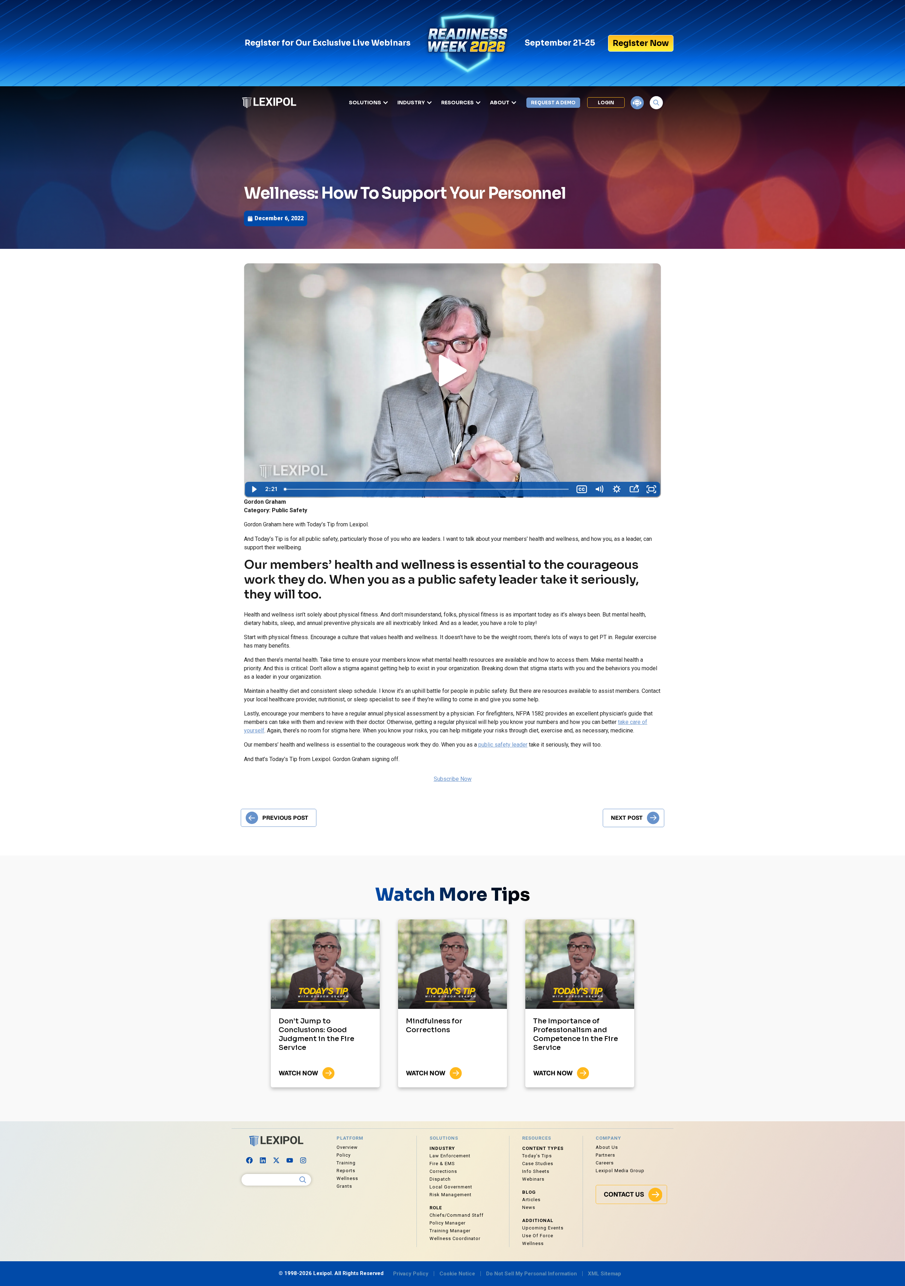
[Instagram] (303, 1160)
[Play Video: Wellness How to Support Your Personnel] (452, 372)
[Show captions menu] (581, 489)
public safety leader (502, 744)
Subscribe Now (453, 779)
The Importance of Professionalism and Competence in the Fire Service (575, 1034)
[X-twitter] (276, 1160)
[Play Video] (253, 489)
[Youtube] (290, 1160)
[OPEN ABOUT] (513, 102)
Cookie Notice (457, 1273)
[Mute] (599, 489)
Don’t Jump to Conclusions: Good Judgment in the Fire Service (316, 1034)
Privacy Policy (410, 1273)
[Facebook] (249, 1160)
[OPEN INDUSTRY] (429, 102)
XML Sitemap (604, 1273)
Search (302, 1179)
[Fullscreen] (651, 489)
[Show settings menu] (616, 489)
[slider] (426, 489)
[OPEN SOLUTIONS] (385, 102)
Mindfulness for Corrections (434, 1025)
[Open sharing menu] (634, 489)
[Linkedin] (263, 1160)
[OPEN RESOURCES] (478, 102)
